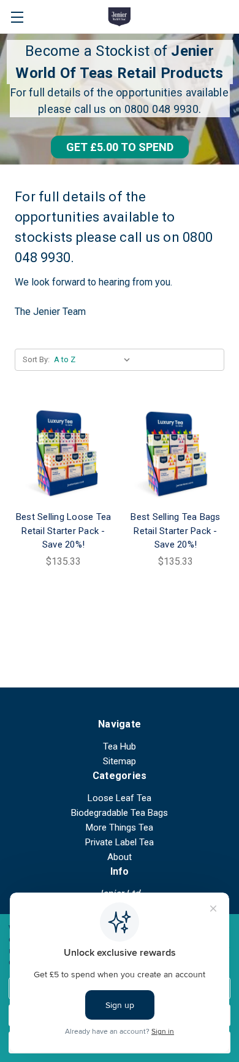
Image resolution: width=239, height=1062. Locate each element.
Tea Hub (119, 746)
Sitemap (119, 761)
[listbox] (94, 359)
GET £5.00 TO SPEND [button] (119, 147)
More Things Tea (119, 827)
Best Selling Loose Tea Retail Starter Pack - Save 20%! (64, 530)
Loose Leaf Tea (119, 798)
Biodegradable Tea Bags (119, 812)
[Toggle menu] (17, 17)
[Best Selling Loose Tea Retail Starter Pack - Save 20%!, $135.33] (63, 454)
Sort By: (36, 359)
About (119, 856)
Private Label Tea (119, 842)
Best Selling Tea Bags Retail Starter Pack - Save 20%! (175, 530)
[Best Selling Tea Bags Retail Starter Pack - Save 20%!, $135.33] (175, 454)
